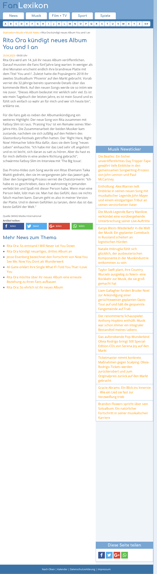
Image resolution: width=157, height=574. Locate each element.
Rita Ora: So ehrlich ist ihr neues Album (35, 287)
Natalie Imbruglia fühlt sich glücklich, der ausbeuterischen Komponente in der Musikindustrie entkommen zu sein (123, 256)
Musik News (32, 32)
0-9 (146, 23)
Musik (36, 16)
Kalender (62, 569)
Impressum (104, 569)
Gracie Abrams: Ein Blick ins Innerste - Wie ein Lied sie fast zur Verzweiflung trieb (124, 392)
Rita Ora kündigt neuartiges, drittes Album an (39, 251)
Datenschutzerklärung (82, 569)
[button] (13, 226)
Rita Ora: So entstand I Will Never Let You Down (41, 246)
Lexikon (25, 6)
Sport (82, 16)
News (13, 16)
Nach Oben (48, 569)
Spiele (105, 16)
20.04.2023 (9, 55)
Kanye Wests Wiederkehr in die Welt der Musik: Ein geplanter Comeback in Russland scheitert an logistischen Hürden (124, 235)
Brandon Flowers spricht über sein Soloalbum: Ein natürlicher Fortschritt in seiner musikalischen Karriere (123, 411)
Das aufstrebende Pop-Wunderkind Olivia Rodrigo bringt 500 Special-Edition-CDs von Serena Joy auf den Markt (123, 344)
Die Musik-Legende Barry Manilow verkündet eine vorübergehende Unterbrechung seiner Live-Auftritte (124, 216)
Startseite (8, 32)
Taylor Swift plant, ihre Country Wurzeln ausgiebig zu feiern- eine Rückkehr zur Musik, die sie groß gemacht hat (122, 277)
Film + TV (59, 16)
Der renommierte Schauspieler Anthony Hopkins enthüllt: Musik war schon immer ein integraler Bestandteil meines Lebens (121, 323)
